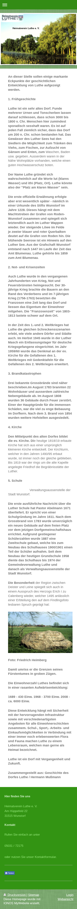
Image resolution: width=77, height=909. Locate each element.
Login (69, 895)
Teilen (11, 873)
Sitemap (33, 895)
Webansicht (65, 899)
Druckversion (17, 895)
